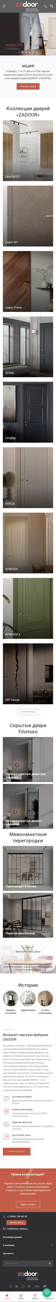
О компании (9, 1245)
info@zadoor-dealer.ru (17, 1228)
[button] (19, 52)
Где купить (8, 1253)
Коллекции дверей (12, 1237)
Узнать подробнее (16, 1151)
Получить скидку (28, 86)
